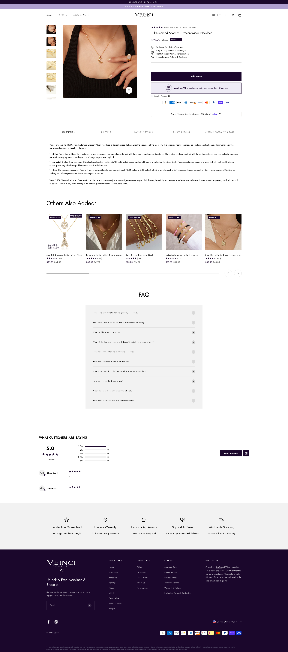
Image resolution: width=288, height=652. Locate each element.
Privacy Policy (170, 577)
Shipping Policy (171, 567)
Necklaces (113, 572)
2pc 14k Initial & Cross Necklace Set (223, 255)
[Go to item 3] (51, 54)
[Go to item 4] (51, 66)
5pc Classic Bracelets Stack (139, 255)
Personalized (114, 598)
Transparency (142, 587)
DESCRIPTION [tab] (68, 132)
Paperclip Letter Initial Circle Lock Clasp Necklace (111, 255)
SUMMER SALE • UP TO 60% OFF (144, 2)
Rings (111, 587)
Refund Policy (170, 572)
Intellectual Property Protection (177, 593)
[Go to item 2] (51, 42)
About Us (141, 582)
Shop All (112, 608)
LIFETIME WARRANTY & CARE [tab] (219, 132)
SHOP (61, 15)
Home (111, 567)
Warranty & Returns (172, 587)
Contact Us (141, 572)
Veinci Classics (115, 603)
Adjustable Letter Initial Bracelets (182, 255)
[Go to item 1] (51, 30)
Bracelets (113, 577)
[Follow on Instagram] (56, 622)
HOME (49, 15)
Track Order (142, 577)
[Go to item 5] (51, 78)
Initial (111, 593)
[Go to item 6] (51, 90)
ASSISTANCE (79, 15)
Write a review (231, 453)
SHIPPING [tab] (106, 132)
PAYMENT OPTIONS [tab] (144, 132)
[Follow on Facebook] (48, 622)
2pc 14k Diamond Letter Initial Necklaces (66, 255)
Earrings (112, 582)
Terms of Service (171, 582)
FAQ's (139, 567)
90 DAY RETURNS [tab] (181, 132)
